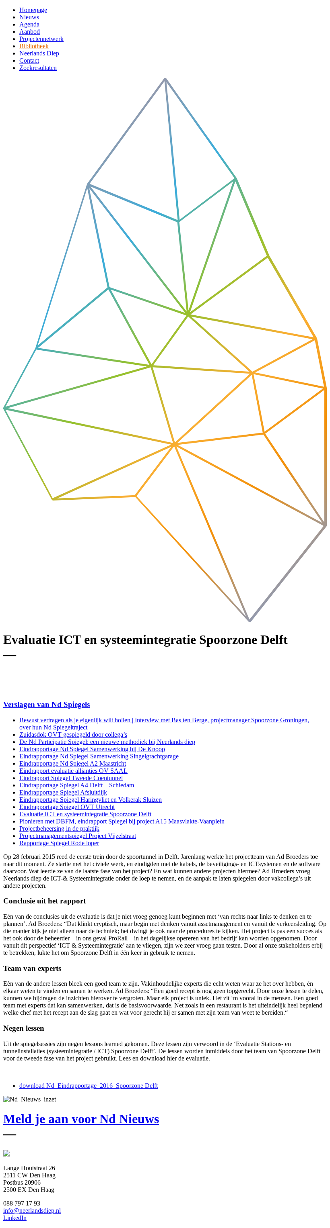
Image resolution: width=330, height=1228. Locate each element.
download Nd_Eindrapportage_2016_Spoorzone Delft (88, 1085)
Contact (29, 60)
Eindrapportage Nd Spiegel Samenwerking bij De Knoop (92, 749)
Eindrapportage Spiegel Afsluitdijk (63, 792)
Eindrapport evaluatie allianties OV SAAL (73, 770)
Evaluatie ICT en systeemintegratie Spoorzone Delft (85, 814)
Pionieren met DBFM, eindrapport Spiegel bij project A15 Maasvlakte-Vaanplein (122, 821)
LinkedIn (15, 1217)
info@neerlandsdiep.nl (32, 1210)
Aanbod (29, 31)
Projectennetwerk (41, 38)
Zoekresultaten (38, 67)
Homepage (33, 9)
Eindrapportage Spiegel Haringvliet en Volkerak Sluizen (90, 799)
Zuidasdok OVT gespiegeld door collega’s (73, 734)
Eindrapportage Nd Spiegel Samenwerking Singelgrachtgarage (99, 756)
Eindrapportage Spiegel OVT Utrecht (67, 806)
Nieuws (29, 17)
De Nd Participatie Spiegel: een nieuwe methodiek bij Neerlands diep (107, 741)
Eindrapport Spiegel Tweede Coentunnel (71, 777)
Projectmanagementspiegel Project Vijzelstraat (77, 835)
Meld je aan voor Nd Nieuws (81, 1119)
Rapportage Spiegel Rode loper (59, 843)
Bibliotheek (34, 46)
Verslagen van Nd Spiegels (46, 704)
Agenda (29, 24)
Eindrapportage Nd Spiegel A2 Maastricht (72, 763)
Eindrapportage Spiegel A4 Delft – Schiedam (76, 785)
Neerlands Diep (39, 53)
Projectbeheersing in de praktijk (59, 828)
